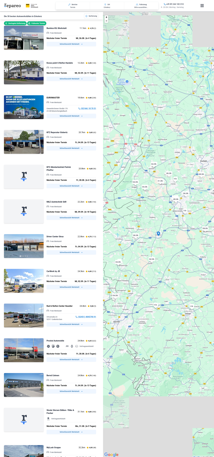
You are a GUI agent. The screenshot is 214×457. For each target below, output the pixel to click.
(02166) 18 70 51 (88, 108)
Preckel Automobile (55, 341)
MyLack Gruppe (54, 447)
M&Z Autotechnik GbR (56, 202)
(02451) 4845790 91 (87, 317)
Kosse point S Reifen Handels (60, 63)
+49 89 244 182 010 (175, 4)
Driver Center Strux (55, 236)
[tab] (19, 117)
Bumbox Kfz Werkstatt (57, 28)
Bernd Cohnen (53, 375)
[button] (158, 235)
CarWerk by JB (53, 271)
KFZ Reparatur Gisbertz (57, 132)
